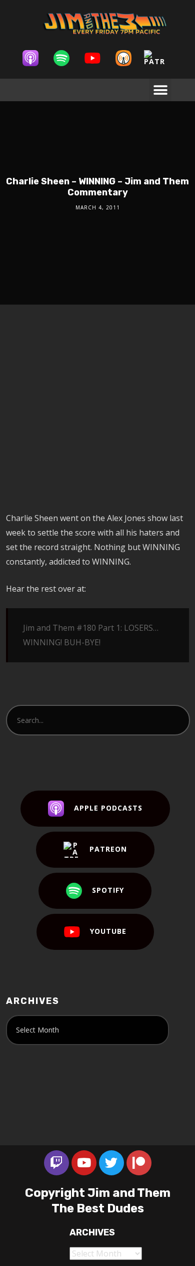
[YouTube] (97, 58)
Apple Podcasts (108, 808)
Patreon (108, 849)
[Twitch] (56, 1162)
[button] (160, 90)
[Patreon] (159, 58)
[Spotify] (66, 58)
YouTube (108, 931)
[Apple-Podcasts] (35, 58)
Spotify (108, 890)
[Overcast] (128, 58)
